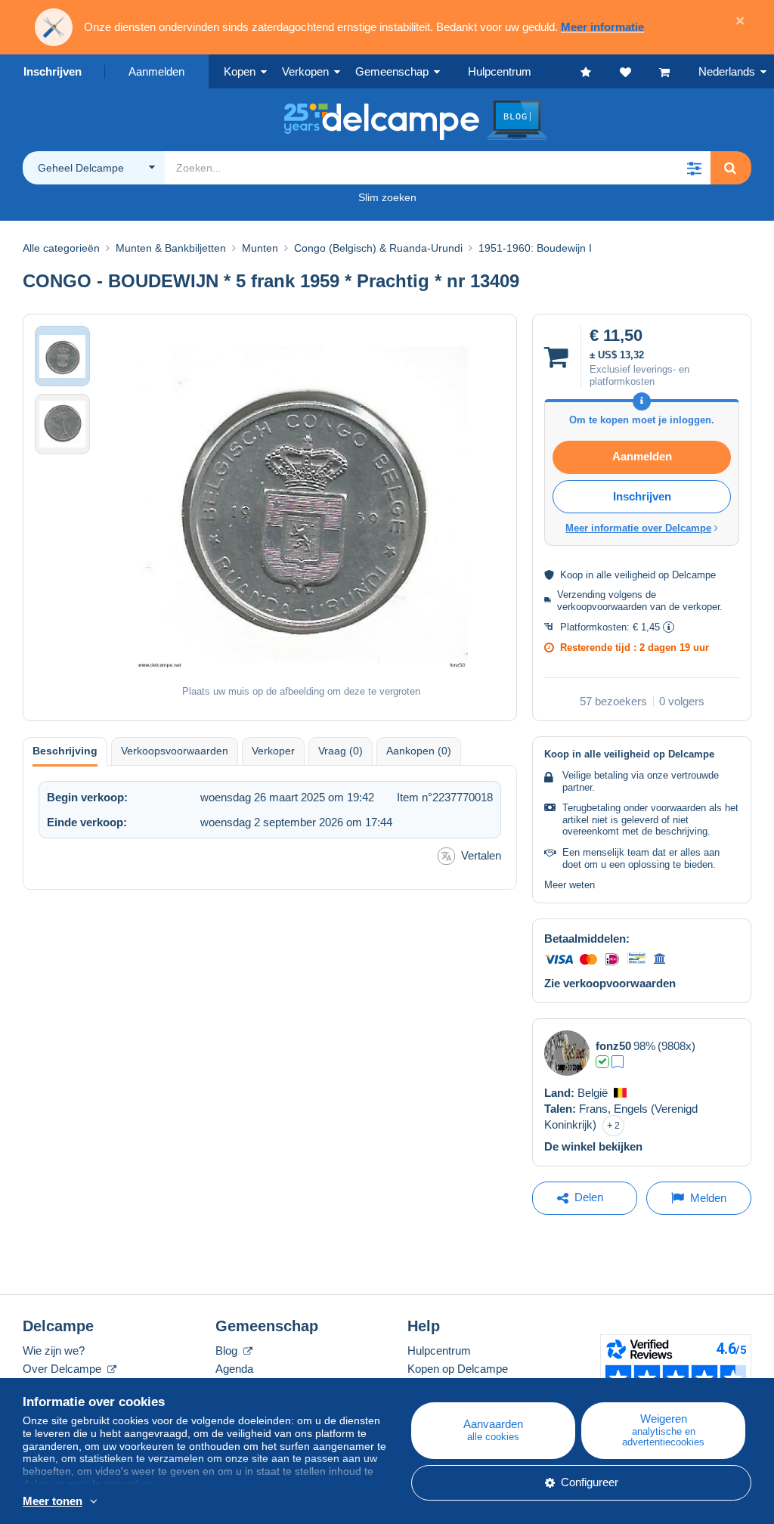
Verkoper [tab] (273, 751)
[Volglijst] (639, 71)
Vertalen (481, 855)
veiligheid (635, 575)
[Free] (617, 1061)
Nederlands (726, 71)
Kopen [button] (239, 71)
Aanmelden (156, 71)
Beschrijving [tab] (65, 751)
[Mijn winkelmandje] (678, 71)
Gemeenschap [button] (392, 71)
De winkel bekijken (593, 1146)
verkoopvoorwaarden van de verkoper (638, 606)
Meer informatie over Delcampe (638, 528)
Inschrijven (52, 71)
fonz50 (613, 1046)
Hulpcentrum (439, 1350)
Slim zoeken (387, 197)
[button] (694, 167)
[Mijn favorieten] (600, 71)
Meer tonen (52, 1501)
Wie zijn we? (54, 1350)
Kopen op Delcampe (457, 1368)
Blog (227, 1350)
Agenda (234, 1368)
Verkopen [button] (305, 71)
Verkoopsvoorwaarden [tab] (174, 751)
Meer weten (569, 885)
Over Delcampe (63, 1368)
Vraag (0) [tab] (340, 751)
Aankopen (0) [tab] (418, 751)
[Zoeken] (730, 167)
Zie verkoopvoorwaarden (610, 983)
